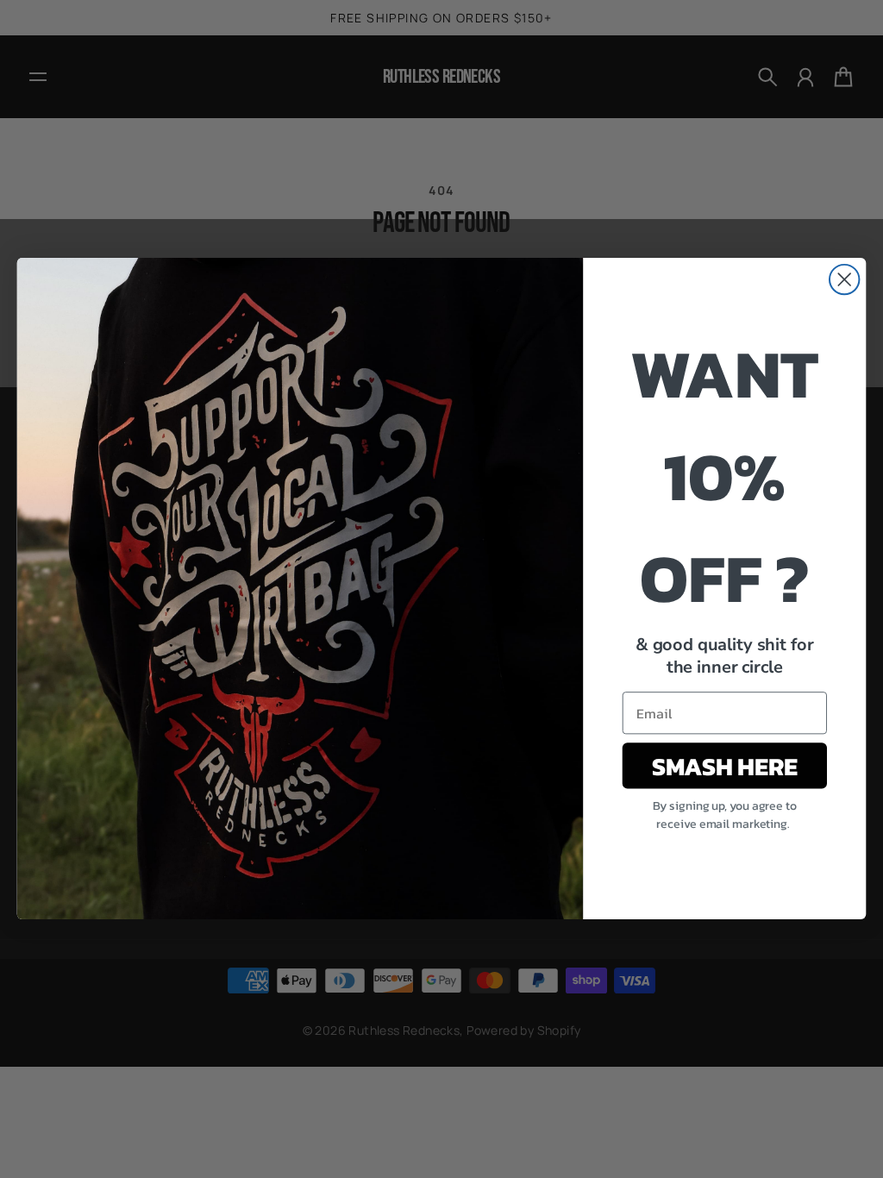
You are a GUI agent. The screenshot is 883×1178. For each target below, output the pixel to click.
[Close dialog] (844, 279)
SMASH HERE (724, 766)
